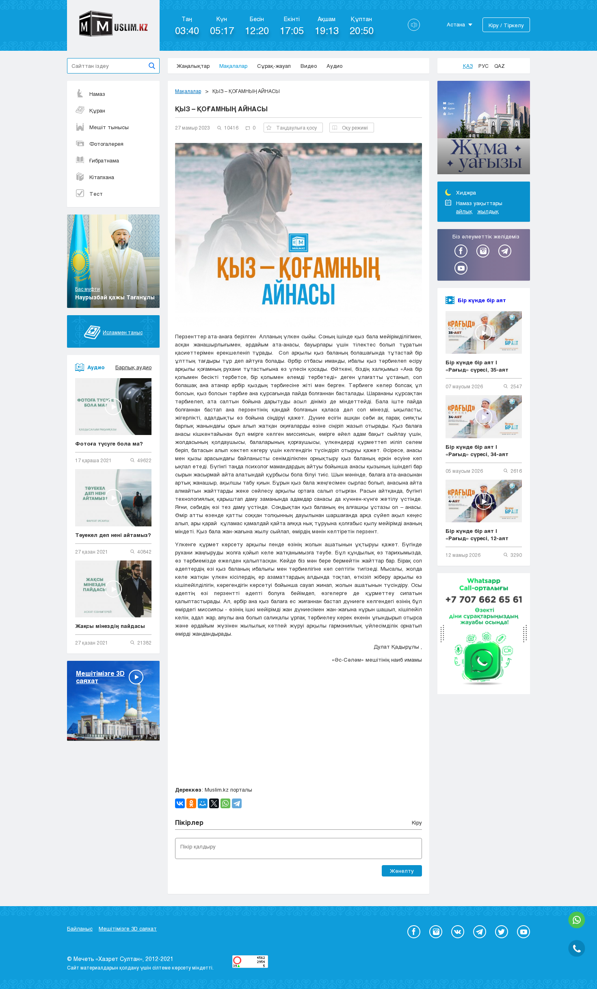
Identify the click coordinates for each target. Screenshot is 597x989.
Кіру (417, 822)
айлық (464, 211)
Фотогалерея (106, 144)
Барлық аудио (133, 367)
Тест (96, 193)
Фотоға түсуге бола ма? (109, 443)
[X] (214, 803)
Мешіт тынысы (109, 127)
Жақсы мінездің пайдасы (110, 626)
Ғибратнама (104, 160)
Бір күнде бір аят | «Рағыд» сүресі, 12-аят (477, 534)
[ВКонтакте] (180, 803)
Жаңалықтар (193, 66)
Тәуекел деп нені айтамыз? (113, 535)
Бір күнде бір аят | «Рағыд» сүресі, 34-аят (477, 450)
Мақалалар (233, 66)
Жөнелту (402, 871)
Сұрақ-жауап (274, 66)
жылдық (488, 211)
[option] (483, 129)
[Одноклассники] (191, 803)
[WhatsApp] (225, 803)
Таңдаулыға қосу (296, 127)
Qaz (499, 66)
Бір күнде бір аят (482, 300)
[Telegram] (237, 803)
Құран (97, 110)
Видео (309, 66)
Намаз (97, 94)
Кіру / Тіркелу (506, 25)
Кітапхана (101, 177)
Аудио (334, 66)
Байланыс (80, 928)
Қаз (468, 66)
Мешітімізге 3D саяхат (128, 928)
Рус (483, 66)
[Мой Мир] (203, 803)
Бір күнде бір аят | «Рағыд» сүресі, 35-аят (477, 366)
